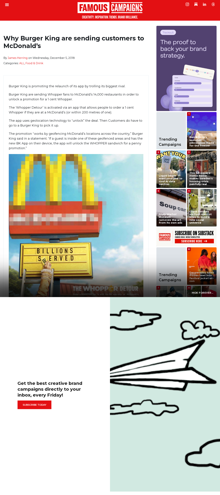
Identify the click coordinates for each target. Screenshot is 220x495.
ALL (21, 63)
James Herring (18, 58)
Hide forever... (202, 292)
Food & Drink (34, 63)
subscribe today (34, 404)
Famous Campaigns (110, 10)
